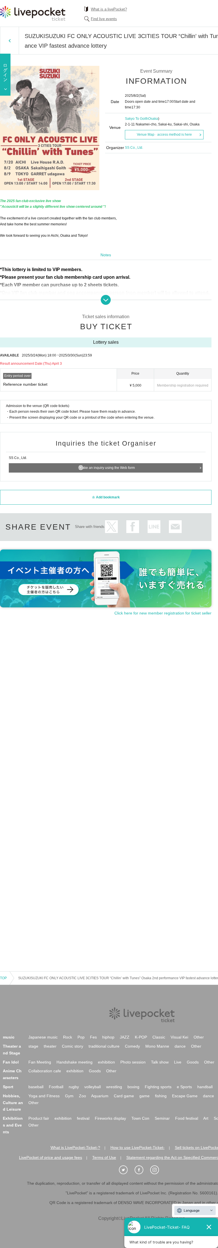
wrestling (114, 1087)
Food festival (186, 1118)
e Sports (184, 1087)
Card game (124, 1096)
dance (180, 1046)
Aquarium (99, 1096)
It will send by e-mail (175, 526)
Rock (67, 1037)
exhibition (106, 1062)
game (144, 1096)
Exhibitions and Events (13, 1125)
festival (83, 1118)
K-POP (141, 1037)
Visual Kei (179, 1037)
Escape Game (185, 1096)
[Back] (9, 40)
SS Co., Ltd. (134, 148)
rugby (74, 1087)
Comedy (132, 1046)
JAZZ (124, 1037)
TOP (3, 978)
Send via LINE (154, 526)
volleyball (92, 1087)
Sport (8, 1087)
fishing (161, 1096)
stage (33, 1046)
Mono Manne (157, 1046)
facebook (132, 526)
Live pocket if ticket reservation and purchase (32, 13)
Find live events (104, 19)
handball (205, 1087)
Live (177, 1062)
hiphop (108, 1037)
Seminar (162, 1118)
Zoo (82, 1096)
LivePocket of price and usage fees (50, 1157)
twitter (111, 526)
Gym (69, 1096)
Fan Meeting (39, 1062)
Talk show (160, 1062)
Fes (93, 1037)
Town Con (140, 1118)
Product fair (38, 1118)
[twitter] (126, 1169)
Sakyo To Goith (136, 119)
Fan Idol (11, 1062)
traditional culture (104, 1046)
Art (205, 1118)
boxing (133, 1087)
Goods (193, 1062)
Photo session (133, 1062)
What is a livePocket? (109, 9)
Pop (81, 1037)
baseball (35, 1087)
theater (50, 1046)
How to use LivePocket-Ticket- (137, 1147)
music (8, 1037)
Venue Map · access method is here (164, 135)
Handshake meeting (74, 1062)
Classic (158, 1037)
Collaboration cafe (44, 1071)
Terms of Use (104, 1157)
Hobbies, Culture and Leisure (13, 1103)
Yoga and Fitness (44, 1096)
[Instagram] (157, 1169)
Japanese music (43, 1037)
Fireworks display (110, 1118)
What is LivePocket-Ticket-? (75, 1147)
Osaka (153, 119)
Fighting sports (158, 1087)
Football (56, 1087)
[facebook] (142, 1169)
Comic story (72, 1046)
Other (199, 1037)
